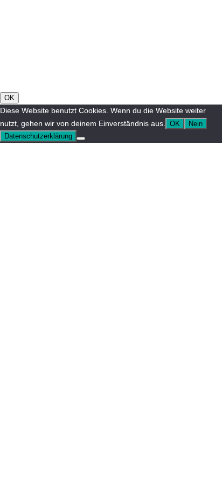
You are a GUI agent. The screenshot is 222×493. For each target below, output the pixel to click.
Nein (196, 124)
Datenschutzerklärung (38, 136)
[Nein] (81, 138)
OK (9, 98)
